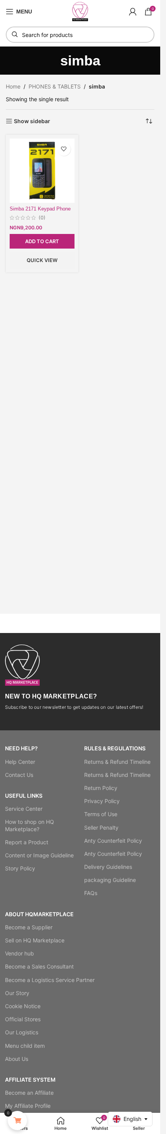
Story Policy (20, 868)
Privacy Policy (102, 801)
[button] (42, 241)
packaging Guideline (110, 880)
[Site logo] (80, 11)
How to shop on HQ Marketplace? (29, 825)
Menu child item (25, 1045)
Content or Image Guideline (39, 855)
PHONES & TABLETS (55, 86)
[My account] (133, 11)
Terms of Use (100, 814)
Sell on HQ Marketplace (34, 940)
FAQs (90, 893)
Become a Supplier (29, 927)
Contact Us (19, 775)
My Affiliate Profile (28, 1105)
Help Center (20, 761)
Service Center (23, 808)
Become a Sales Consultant (39, 966)
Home (13, 86)
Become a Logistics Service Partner (50, 980)
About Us (16, 1059)
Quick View (42, 260)
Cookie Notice (23, 1006)
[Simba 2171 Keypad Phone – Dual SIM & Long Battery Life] (42, 171)
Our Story (17, 993)
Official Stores (23, 1019)
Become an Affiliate (29, 1092)
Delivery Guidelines (108, 866)
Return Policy (100, 788)
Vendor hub (19, 953)
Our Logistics (21, 1032)
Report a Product (26, 842)
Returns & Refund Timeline (117, 761)
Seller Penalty (101, 827)
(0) (42, 217)
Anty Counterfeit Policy (113, 840)
